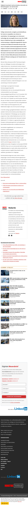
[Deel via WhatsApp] (8, 12)
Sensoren (3, 444)
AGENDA (3, 465)
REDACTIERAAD (4, 459)
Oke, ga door (5, 503)
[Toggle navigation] (2, 1)
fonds (10, 142)
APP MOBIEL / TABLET (6, 461)
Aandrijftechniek (5, 440)
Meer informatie (18, 198)
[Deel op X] (5, 12)
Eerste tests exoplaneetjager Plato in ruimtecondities (14, 183)
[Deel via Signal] (15, 12)
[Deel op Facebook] (18, 12)
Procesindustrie (5, 452)
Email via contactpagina (6, 434)
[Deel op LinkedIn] (2, 12)
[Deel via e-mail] (21, 12)
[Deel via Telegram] (12, 12)
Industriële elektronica (7, 446)
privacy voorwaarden (15, 402)
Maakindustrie (4, 454)
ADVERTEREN (4, 463)
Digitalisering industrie (7, 448)
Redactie (17, 233)
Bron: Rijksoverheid (5, 177)
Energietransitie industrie (7, 450)
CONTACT (3, 467)
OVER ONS (3, 457)
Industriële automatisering (8, 442)
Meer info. (20, 501)
